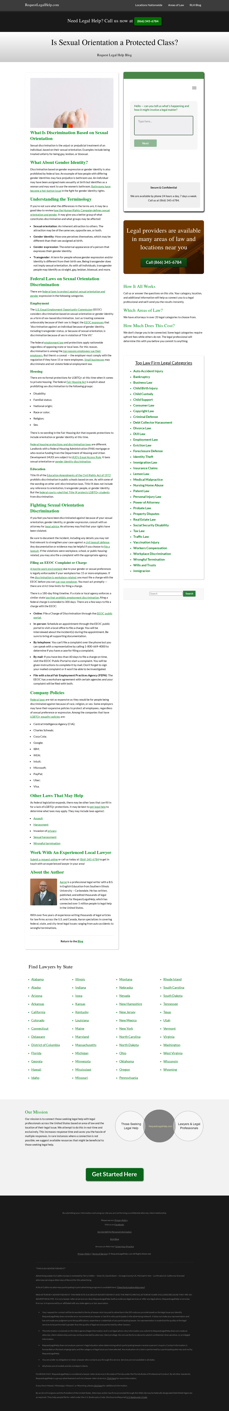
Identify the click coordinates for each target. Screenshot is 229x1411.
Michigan (81, 1053)
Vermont (169, 1028)
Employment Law (145, 439)
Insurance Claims (145, 468)
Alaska (36, 987)
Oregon (124, 1069)
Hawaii (36, 1069)
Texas (167, 1012)
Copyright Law (143, 411)
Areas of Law (176, 5)
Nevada (124, 996)
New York (126, 1028)
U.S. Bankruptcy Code (136, 1397)
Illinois (80, 979)
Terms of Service (99, 1253)
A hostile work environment (46, 568)
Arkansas (37, 1004)
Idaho (35, 1078)
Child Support (143, 399)
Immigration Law (145, 462)
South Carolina (173, 987)
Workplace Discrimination (152, 554)
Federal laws (37, 699)
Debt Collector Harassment (152, 422)
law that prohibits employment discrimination (72, 597)
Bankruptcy (141, 377)
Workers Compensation (150, 548)
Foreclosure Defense (148, 451)
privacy (52, 830)
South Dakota (172, 996)
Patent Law (141, 491)
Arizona (36, 996)
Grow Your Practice (124, 1246)
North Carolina (129, 1037)
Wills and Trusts (144, 565)
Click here (111, 1378)
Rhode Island (172, 979)
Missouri (81, 1078)
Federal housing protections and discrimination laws (60, 444)
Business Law (142, 382)
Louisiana (82, 1020)
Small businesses (94, 359)
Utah (166, 1020)
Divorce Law (142, 428)
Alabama (37, 979)
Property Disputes (146, 514)
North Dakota (129, 1045)
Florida (36, 1053)
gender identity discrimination (73, 461)
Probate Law (142, 508)
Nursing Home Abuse (148, 485)
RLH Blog (195, 5)
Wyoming (170, 1069)
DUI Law (139, 434)
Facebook (119, 1224)
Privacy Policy (120, 1220)
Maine (79, 1028)
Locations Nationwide (148, 5)
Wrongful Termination (149, 559)
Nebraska (126, 987)
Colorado (37, 1020)
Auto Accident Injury (148, 371)
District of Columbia (45, 1045)
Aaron (63, 882)
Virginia (168, 1037)
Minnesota (83, 1061)
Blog (80, 941)
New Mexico (128, 1020)
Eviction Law (142, 445)
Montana (125, 979)
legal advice (52, 526)
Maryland (82, 1037)
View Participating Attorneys (131, 1287)
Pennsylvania (128, 1078)
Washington (171, 1045)
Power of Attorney (146, 502)
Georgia (36, 1061)
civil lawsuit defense (97, 542)
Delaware (38, 1037)
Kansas (80, 1004)
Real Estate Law (144, 519)
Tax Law (139, 531)
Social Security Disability (151, 525)
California (38, 1012)
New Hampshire (130, 1004)
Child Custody (143, 394)
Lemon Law (141, 474)
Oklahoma (126, 1061)
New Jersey (127, 1012)
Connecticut (39, 1028)
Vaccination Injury (146, 542)
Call (164, 262)
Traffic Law (141, 536)
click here (98, 1385)
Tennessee (170, 1004)
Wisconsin (170, 1061)
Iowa (78, 996)
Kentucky (82, 1012)
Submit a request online (44, 859)
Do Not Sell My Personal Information (115, 1232)
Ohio (122, 1053)
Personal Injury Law (147, 497)
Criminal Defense (145, 417)
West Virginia (172, 1053)
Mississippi (83, 1069)
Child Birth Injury (145, 388)
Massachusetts (85, 1045)
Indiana (80, 987)
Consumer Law (143, 405)
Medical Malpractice (148, 479)
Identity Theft (143, 457)
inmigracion (141, 571)
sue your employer (66, 581)
